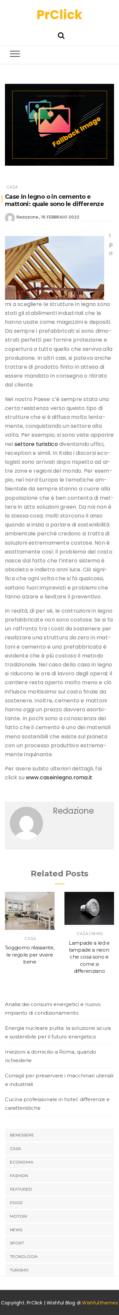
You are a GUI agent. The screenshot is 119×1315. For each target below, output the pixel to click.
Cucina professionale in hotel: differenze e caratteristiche (57, 1103)
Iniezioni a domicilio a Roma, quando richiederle (50, 1056)
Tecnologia (24, 1256)
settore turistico (36, 444)
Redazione (27, 217)
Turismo (19, 1269)
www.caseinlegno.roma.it (59, 777)
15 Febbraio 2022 (60, 217)
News (97, 933)
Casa (12, 187)
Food (16, 1202)
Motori (18, 1216)
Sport (17, 1242)
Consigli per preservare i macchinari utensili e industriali (59, 1079)
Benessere (22, 1134)
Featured (21, 1189)
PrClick (59, 14)
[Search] (61, 35)
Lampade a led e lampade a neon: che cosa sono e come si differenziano (89, 957)
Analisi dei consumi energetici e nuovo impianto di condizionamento (53, 1008)
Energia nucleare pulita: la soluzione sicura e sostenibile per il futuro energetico (58, 1032)
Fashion (19, 1175)
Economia (21, 1162)
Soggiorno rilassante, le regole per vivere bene (30, 954)
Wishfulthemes (100, 1302)
